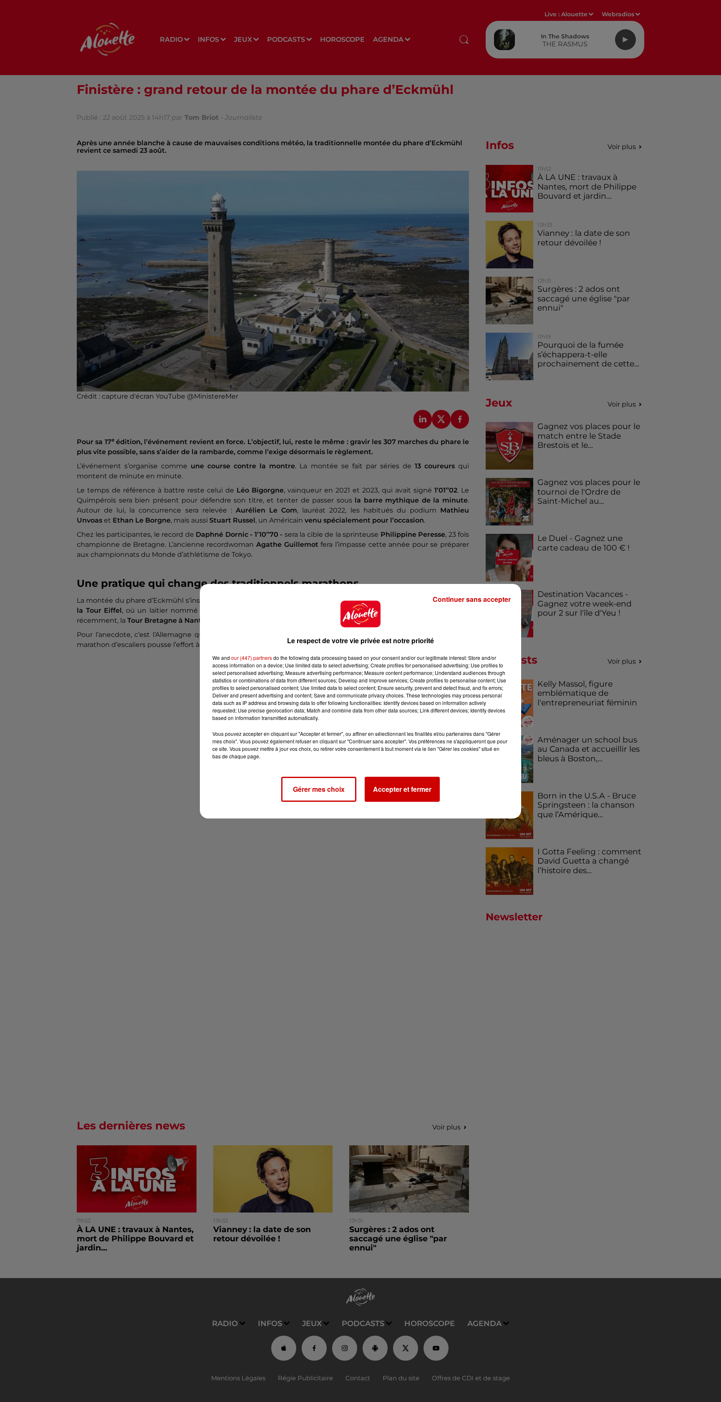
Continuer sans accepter (472, 599)
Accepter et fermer (402, 789)
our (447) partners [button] (251, 657)
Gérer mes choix (319, 789)
